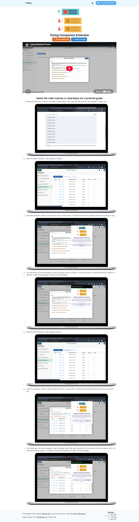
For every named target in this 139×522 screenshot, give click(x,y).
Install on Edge (80, 39)
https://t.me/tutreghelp (59, 275)
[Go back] (24, 3)
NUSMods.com (42, 517)
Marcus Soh (46, 514)
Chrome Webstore (62, 39)
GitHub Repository (79, 514)
